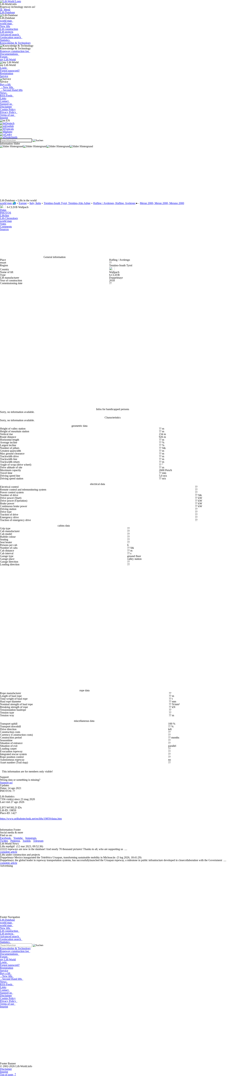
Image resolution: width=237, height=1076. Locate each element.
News (4, 92)
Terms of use (7, 114)
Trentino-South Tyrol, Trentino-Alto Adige (67, 203)
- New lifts (7, 87)
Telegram (38, 840)
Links (3, 98)
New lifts (5, 26)
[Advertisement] (104, 175)
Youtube (18, 838)
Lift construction (9, 29)
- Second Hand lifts (11, 90)
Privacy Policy (8, 112)
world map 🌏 (8, 203)
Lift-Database (7, 12)
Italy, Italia (35, 203)
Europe (23, 203)
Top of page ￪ (8, 1074)
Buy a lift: (5, 84)
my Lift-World (8, 59)
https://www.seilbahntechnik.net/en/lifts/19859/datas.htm (31, 818)
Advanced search (10, 34)
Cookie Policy (8, 109)
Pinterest (15, 840)
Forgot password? (10, 70)
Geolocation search (11, 37)
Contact (5, 101)
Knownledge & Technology (15, 42)
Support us (6, 103)
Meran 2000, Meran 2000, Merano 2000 (162, 203)
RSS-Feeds (7, 95)
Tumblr (26, 840)
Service (4, 76)
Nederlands (11, 137)
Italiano (8, 131)
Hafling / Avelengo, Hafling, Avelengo (114, 203)
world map (6, 20)
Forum (4, 56)
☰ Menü (5, 9)
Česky (8, 134)
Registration (6, 73)
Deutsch (9, 123)
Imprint (4, 117)
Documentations (9, 54)
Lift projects (6, 31)
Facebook (5, 838)
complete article (8, 851)
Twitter (4, 840)
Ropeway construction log (15, 51)
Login (4, 67)
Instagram (30, 838)
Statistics (5, 40)
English (9, 126)
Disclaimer (6, 106)
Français (9, 128)
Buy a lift (6, 973)
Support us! (6, 782)
